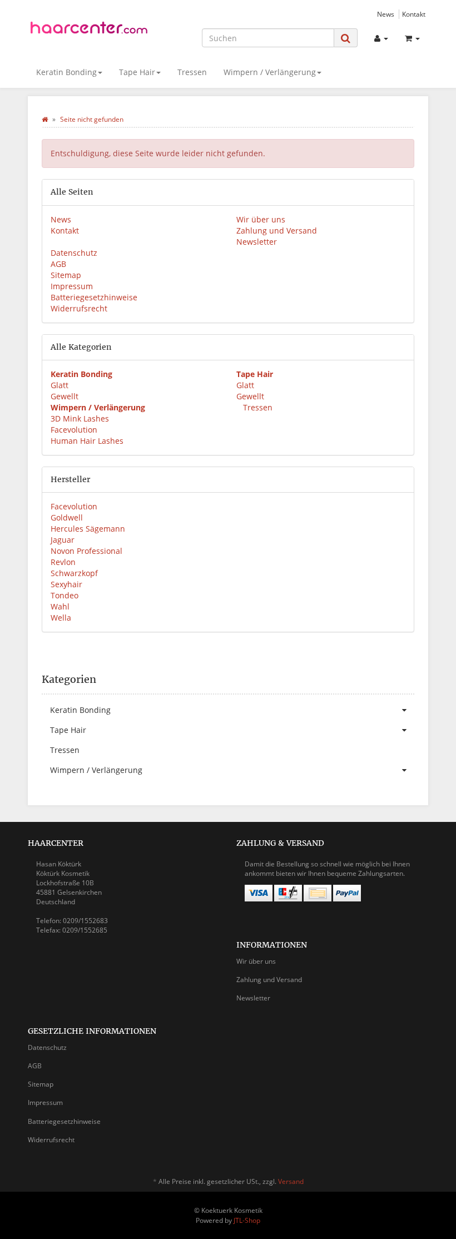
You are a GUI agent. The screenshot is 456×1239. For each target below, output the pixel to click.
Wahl (60, 606)
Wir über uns (260, 219)
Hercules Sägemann (88, 528)
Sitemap (66, 275)
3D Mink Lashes (80, 418)
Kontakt (413, 13)
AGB (58, 264)
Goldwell (67, 517)
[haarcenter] (89, 29)
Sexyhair (66, 584)
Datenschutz (74, 252)
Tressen (192, 72)
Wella (61, 617)
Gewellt (64, 396)
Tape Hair (137, 72)
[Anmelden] (381, 38)
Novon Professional (86, 551)
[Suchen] (345, 38)
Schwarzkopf (74, 573)
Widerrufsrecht (79, 308)
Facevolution (74, 429)
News (385, 13)
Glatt (59, 385)
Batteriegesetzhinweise (94, 297)
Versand (291, 1181)
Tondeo (64, 595)
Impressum (72, 286)
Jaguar (63, 539)
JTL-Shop (247, 1220)
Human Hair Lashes (87, 440)
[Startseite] (45, 119)
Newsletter (256, 241)
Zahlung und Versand (276, 230)
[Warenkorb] (412, 38)
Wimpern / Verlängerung (270, 72)
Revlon (63, 562)
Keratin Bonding (66, 72)
